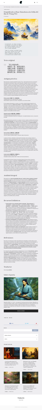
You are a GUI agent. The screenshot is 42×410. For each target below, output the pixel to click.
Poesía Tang (6, 317)
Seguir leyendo (21, 310)
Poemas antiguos (6, 9)
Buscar (35, 330)
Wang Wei (10, 317)
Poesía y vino (21, 398)
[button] (4, 2)
